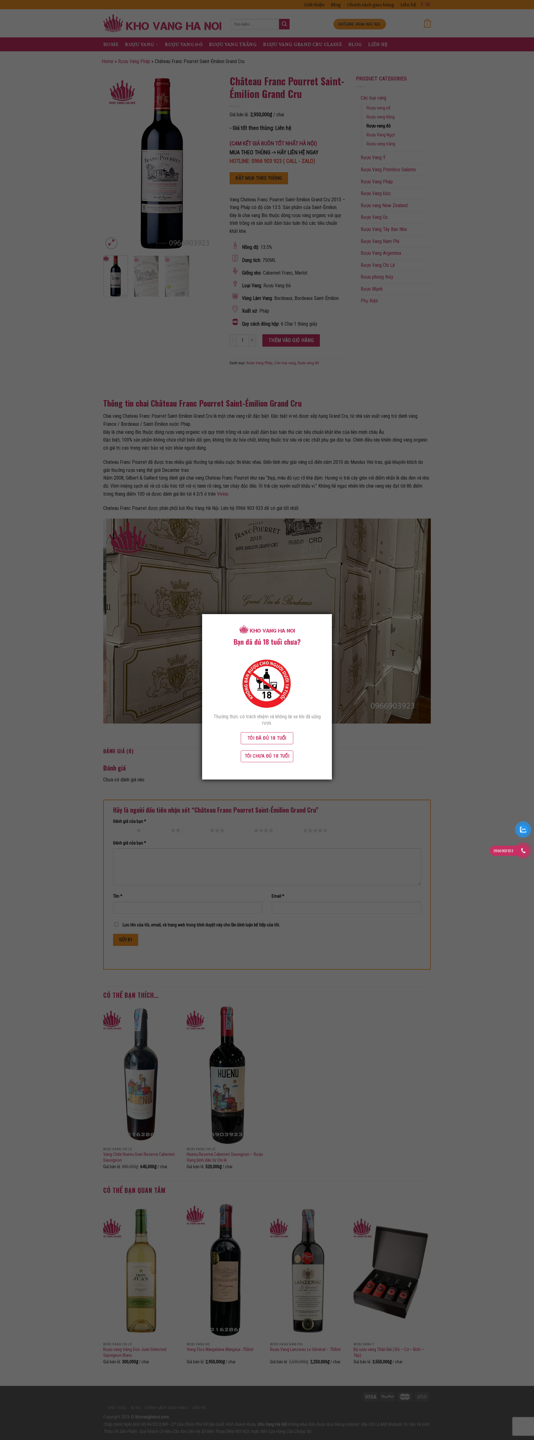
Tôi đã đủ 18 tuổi (267, 738)
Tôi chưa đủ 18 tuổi (267, 756)
